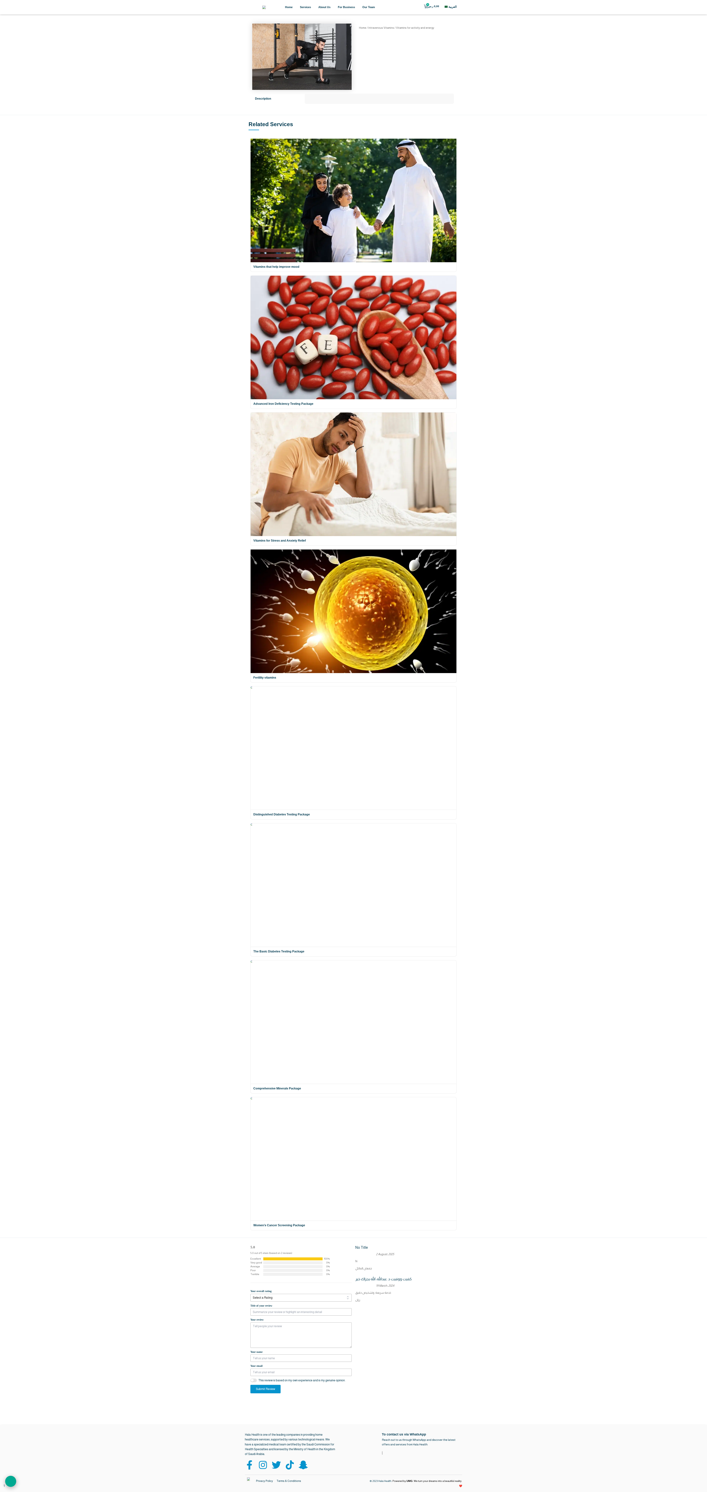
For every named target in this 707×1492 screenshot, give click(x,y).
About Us (324, 7)
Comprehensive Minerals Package (277, 1088)
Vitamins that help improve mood (276, 266)
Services (305, 7)
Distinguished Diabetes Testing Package (281, 814)
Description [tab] (263, 98)
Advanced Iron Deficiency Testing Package (283, 403)
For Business (346, 7)
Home (289, 7)
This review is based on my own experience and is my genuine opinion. (301, 1380)
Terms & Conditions (289, 1480)
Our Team (368, 7)
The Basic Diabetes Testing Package (278, 951)
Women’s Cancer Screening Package (279, 1225)
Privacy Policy (264, 1480)
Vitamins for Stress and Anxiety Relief (279, 540)
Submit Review (265, 1389)
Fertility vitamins (264, 677)
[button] (10, 1481)
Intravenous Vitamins (381, 27)
